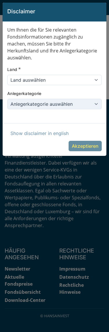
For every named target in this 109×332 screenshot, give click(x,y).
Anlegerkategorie (24, 93)
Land (14, 69)
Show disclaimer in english (39, 133)
